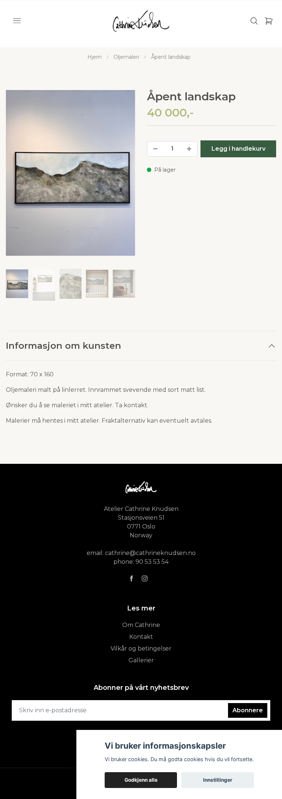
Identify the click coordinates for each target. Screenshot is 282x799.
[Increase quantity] (189, 148)
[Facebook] (131, 578)
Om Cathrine (141, 624)
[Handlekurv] (268, 21)
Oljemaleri (126, 57)
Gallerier (141, 660)
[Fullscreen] (70, 173)
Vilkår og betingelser (141, 648)
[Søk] (254, 21)
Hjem (94, 57)
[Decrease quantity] (155, 148)
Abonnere (247, 710)
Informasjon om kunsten (63, 345)
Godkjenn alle (141, 780)
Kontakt (141, 636)
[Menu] (17, 21)
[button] (122, 176)
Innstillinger (217, 780)
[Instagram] (145, 578)
